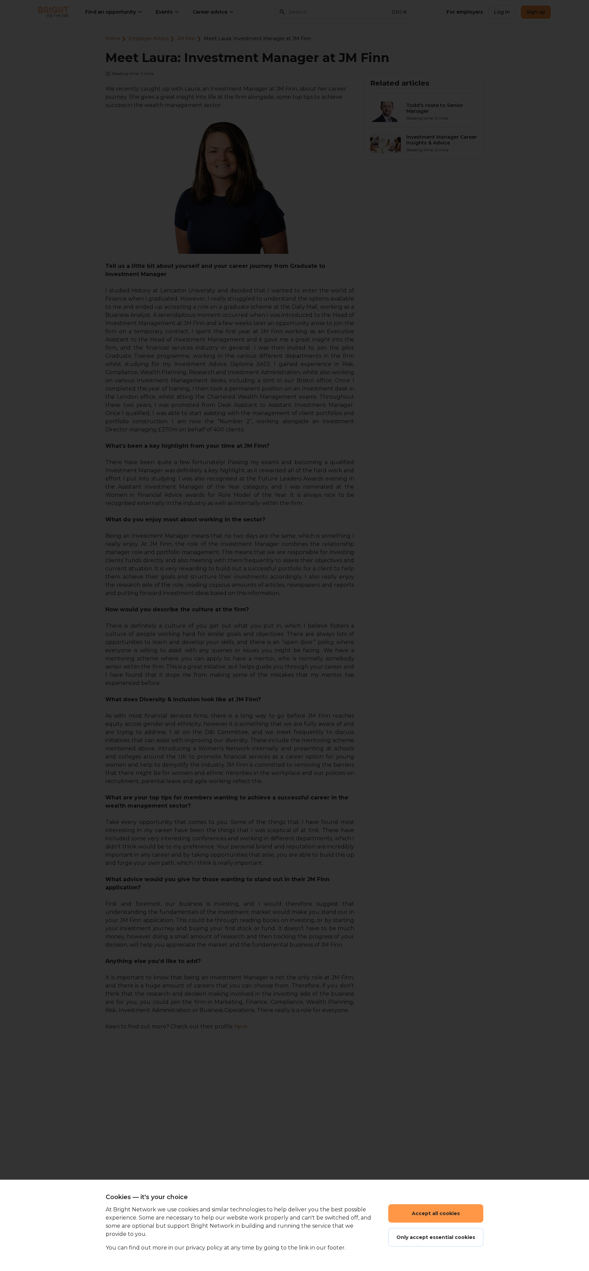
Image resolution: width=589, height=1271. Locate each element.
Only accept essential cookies (435, 1237)
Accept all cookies (436, 1213)
